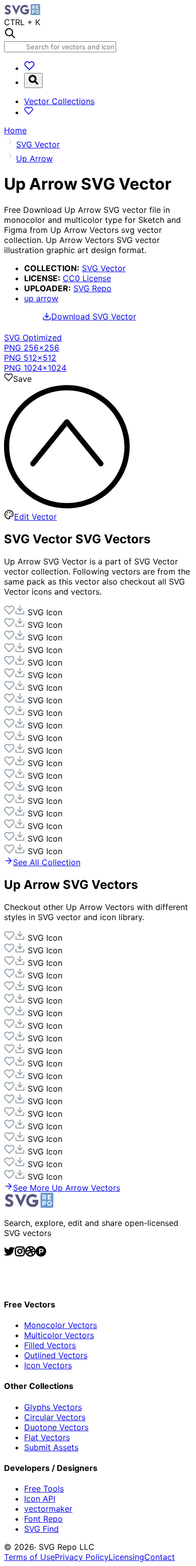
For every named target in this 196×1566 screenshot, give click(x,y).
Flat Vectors (47, 1437)
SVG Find (41, 1529)
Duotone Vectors (56, 1427)
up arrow (41, 298)
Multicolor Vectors (59, 1335)
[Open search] (33, 80)
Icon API (39, 1499)
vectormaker (48, 1509)
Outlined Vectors (55, 1355)
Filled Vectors (50, 1345)
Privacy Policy (82, 1557)
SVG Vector (104, 268)
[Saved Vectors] (29, 68)
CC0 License (87, 278)
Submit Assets (51, 1447)
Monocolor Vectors (60, 1325)
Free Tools (44, 1488)
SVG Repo (92, 288)
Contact (159, 1557)
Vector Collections (59, 101)
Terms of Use (29, 1557)
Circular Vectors (54, 1417)
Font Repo (43, 1519)
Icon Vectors (48, 1365)
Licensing (126, 1557)
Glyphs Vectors (53, 1407)
